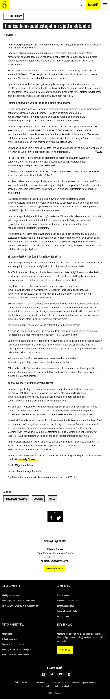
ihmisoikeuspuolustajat (16, 498)
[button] (105, 4)
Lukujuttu (38, 498)
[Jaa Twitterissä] (59, 518)
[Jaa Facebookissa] (51, 518)
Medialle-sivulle (55, 568)
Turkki (52, 498)
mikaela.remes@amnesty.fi (55, 560)
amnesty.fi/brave (26, 459)
